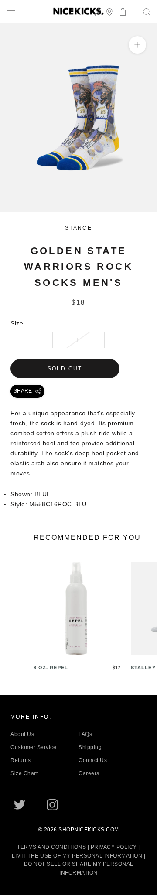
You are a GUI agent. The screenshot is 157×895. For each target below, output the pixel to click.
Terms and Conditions (51, 847)
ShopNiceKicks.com (88, 830)
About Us (22, 734)
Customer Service (33, 747)
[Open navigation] (11, 10)
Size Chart (24, 773)
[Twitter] (19, 804)
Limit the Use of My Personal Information (77, 856)
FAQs (85, 734)
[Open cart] (120, 11)
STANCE (78, 228)
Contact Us (92, 760)
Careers (88, 773)
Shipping (90, 747)
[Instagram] (52, 804)
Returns (20, 760)
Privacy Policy (114, 847)
